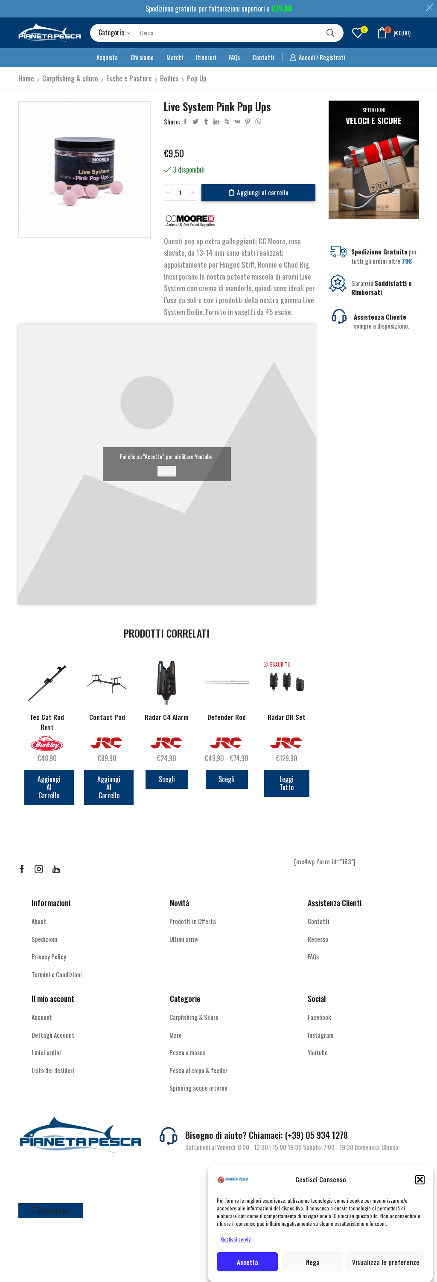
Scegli (167, 779)
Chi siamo (142, 57)
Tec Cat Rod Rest (47, 722)
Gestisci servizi (236, 1239)
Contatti (263, 57)
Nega (313, 1262)
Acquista (107, 57)
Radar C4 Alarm (167, 717)
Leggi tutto (287, 783)
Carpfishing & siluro (70, 78)
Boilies (169, 78)
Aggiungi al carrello (262, 192)
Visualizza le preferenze (386, 1262)
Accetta (247, 1262)
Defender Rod (226, 717)
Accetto (166, 471)
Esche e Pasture (129, 78)
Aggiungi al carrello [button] (49, 787)
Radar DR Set (287, 717)
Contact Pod (107, 717)
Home (26, 78)
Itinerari (206, 57)
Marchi (174, 57)
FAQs (234, 57)
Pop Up (197, 78)
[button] (420, 1179)
